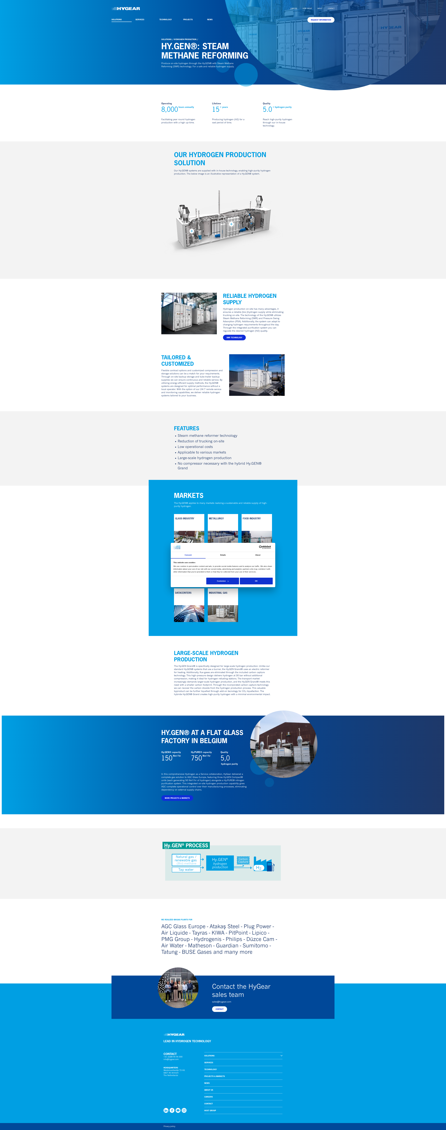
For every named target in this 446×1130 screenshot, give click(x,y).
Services (139, 19)
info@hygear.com (171, 1059)
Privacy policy (169, 1126)
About (320, 8)
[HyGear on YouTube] (178, 1110)
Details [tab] (223, 555)
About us (208, 1090)
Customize (221, 581)
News (210, 19)
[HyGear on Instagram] (184, 1110)
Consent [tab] (188, 555)
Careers (293, 8)
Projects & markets (214, 1076)
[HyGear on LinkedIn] (166, 1110)
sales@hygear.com (221, 1002)
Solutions (117, 19)
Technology (165, 19)
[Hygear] (126, 8)
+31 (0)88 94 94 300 (173, 1057)
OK (256, 581)
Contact (331, 8)
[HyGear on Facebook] (172, 1110)
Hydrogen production (185, 39)
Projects (188, 19)
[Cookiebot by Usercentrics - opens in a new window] (262, 547)
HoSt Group (307, 8)
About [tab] (257, 555)
